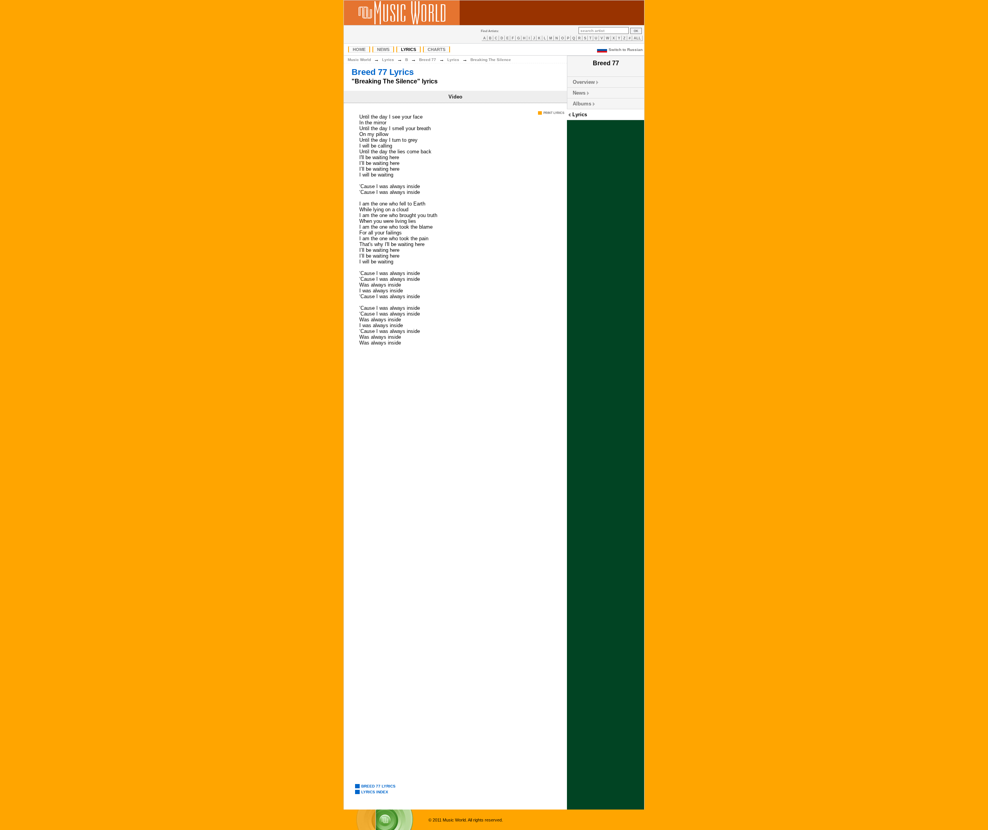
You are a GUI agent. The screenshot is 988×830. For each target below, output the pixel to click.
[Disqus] (455, 466)
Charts (436, 49)
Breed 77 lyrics (378, 786)
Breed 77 (427, 60)
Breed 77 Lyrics (383, 72)
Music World (359, 60)
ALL (637, 38)
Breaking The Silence (490, 60)
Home (359, 49)
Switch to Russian (626, 50)
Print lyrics (553, 113)
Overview (584, 82)
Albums (582, 104)
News (383, 49)
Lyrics (408, 49)
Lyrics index (374, 792)
